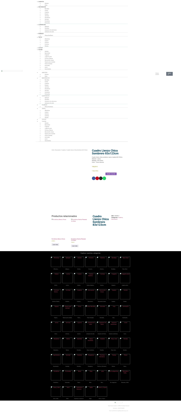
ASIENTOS (41, 1)
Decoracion (58, 150)
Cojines (46, 40)
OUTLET (40, 47)
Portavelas (47, 22)
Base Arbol (47, 53)
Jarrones (47, 15)
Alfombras (47, 39)
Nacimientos (48, 69)
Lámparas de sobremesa (51, 30)
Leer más (55, 244)
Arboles (47, 51)
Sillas (46, 5)
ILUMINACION (42, 24)
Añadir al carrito (111, 174)
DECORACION (42, 7)
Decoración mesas (49, 60)
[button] (82, 71)
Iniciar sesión (157, 73)
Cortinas (47, 44)
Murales (47, 19)
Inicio (53, 150)
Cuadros (47, 12)
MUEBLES (41, 33)
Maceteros (47, 17)
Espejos (47, 14)
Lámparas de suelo (49, 31)
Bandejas (47, 8)
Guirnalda (47, 65)
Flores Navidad (48, 63)
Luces (46, 67)
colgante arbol (48, 56)
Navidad (40, 49)
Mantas (46, 46)
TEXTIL (40, 37)
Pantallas (47, 28)
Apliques (47, 26)
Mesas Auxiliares (49, 35)
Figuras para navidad (50, 62)
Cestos (46, 10)
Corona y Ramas (49, 58)
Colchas (47, 42)
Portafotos (47, 21)
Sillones (47, 3)
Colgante (47, 54)
